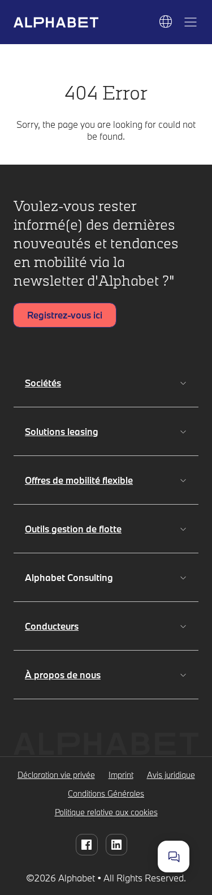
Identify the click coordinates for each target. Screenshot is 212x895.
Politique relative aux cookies (106, 812)
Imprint (121, 774)
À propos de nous (63, 675)
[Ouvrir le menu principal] (190, 22)
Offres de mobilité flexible (79, 480)
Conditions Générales (106, 793)
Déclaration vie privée (56, 774)
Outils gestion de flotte (73, 529)
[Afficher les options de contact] (173, 856)
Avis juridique (171, 774)
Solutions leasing (61, 431)
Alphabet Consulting (71, 577)
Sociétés (43, 383)
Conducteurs (52, 626)
